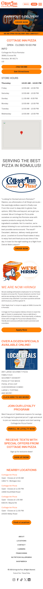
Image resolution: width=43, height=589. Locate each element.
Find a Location (22, 522)
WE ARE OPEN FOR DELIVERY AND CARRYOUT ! (21, 33)
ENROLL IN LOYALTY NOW (21, 428)
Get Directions (21, 71)
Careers (21, 549)
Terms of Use (17, 573)
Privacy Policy (26, 573)
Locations (21, 541)
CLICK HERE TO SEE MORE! (16, 397)
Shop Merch (21, 561)
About (21, 536)
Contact (21, 545)
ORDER (34, 4)
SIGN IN (26, 4)
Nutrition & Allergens (21, 557)
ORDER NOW (21, 22)
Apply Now (21, 329)
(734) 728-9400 (21, 67)
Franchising (21, 553)
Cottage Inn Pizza (9, 475)
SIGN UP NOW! (21, 457)
